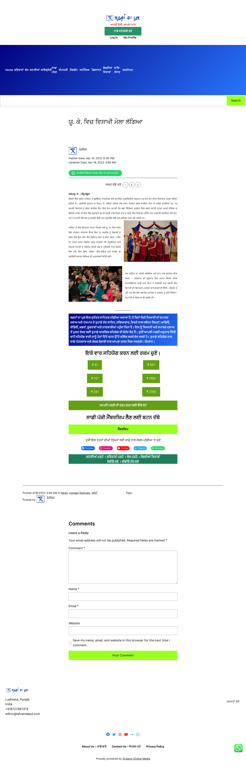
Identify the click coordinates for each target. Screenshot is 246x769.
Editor (83, 149)
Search (236, 100)
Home (9, 70)
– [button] (125, 185)
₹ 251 (95, 391)
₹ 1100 (151, 378)
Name (74, 589)
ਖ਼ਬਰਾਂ (94, 493)
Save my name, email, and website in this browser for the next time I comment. (121, 643)
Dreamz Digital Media (136, 758)
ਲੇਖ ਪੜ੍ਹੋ (132, 456)
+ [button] (132, 185)
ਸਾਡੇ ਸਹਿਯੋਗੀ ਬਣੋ (123, 31)
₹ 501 (151, 365)
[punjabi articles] (106, 456)
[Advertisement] (187, 70)
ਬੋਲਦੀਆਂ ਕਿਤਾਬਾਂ (150, 456)
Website (74, 623)
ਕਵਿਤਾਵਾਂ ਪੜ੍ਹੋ (115, 456)
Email (73, 606)
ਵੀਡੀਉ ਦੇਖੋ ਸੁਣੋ (130, 461)
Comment (77, 548)
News (64, 493)
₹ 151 (94, 378)
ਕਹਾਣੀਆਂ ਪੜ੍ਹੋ (94, 456)
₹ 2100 (151, 391)
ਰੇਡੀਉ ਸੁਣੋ (113, 461)
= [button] (138, 185)
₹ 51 (95, 365)
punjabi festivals (79, 493)
